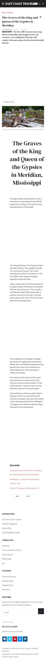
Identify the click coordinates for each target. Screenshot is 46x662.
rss (3, 563)
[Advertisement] (23, 69)
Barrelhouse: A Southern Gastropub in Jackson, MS (25, 481)
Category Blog (7, 581)
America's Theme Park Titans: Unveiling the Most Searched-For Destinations (26, 472)
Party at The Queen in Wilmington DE (24, 488)
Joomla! (5, 654)
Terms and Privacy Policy (12, 550)
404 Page (5, 546)
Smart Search (7, 554)
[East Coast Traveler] (8, 622)
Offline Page (7, 559)
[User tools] (41, 17)
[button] (3, 4)
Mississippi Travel (9, 102)
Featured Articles (9, 576)
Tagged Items (7, 585)
